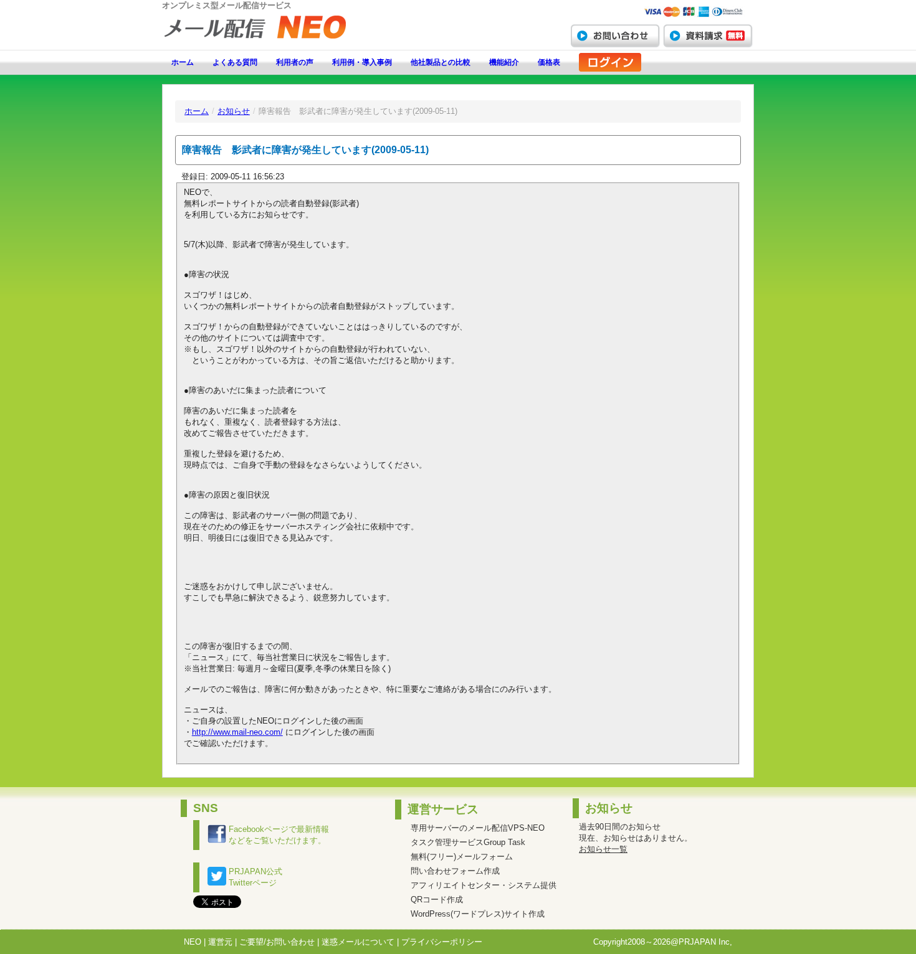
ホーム (182, 62)
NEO (192, 942)
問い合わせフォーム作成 (455, 871)
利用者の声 (294, 62)
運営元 (220, 942)
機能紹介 (504, 62)
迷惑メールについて (358, 942)
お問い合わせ (615, 35)
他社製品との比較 (440, 62)
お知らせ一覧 (603, 849)
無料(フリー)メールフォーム (462, 856)
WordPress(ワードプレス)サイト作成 (478, 914)
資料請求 (708, 35)
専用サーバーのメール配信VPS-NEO (478, 828)
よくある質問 (234, 62)
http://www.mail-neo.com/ (237, 732)
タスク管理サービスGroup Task (468, 842)
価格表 (549, 62)
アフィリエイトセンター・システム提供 (483, 885)
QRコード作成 (437, 899)
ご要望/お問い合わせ (277, 942)
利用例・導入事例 (362, 62)
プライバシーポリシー (441, 942)
